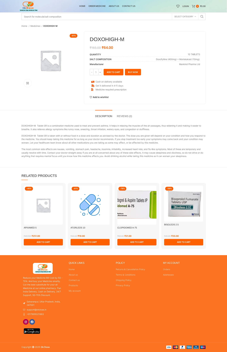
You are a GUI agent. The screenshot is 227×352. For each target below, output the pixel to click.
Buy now (133, 72)
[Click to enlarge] (28, 83)
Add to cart (113, 72)
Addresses (168, 274)
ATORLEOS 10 (78, 227)
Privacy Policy (123, 285)
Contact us (74, 280)
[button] (43, 242)
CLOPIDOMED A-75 (127, 227)
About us (73, 274)
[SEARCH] (202, 16)
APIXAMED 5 (30, 227)
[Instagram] (26, 322)
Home (24, 26)
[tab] (103, 114)
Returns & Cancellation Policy (130, 269)
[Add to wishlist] (60, 190)
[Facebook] (32, 322)
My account (75, 290)
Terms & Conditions (125, 274)
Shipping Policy (123, 280)
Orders (166, 269)
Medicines (35, 26)
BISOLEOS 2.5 (171, 224)
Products (73, 285)
